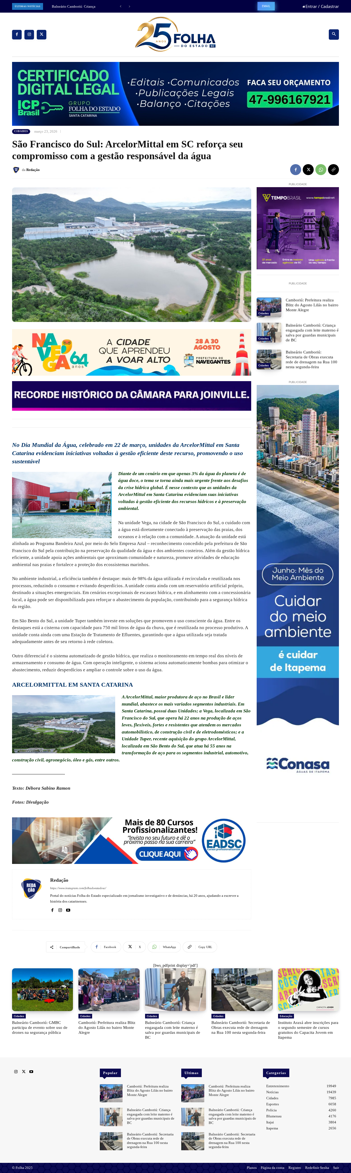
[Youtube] (68, 909)
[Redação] (17, 170)
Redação (33, 170)
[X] (41, 34)
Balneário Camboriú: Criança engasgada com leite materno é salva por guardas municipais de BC (312, 332)
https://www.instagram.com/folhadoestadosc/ (78, 888)
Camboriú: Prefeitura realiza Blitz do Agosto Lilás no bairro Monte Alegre (312, 305)
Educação (286, 1016)
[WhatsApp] (320, 169)
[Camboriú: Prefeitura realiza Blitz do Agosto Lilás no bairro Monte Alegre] (269, 307)
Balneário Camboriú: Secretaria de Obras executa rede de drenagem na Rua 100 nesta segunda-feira (311, 359)
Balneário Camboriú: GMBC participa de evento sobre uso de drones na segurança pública (39, 1027)
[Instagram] (29, 34)
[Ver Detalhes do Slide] (131, 840)
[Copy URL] (333, 169)
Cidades (21, 131)
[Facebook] (17, 34)
